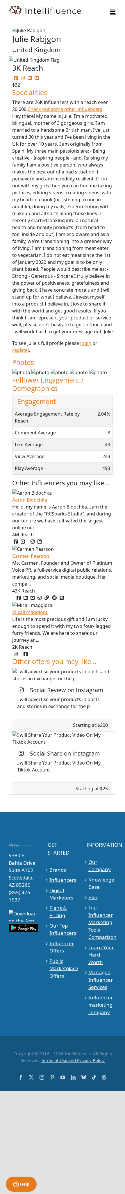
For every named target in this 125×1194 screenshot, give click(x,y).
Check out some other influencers (65, 109)
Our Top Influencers (62, 929)
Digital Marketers (61, 894)
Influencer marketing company (100, 1005)
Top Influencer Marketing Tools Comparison (101, 922)
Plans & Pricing (58, 912)
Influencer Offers (61, 947)
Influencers (62, 880)
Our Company (99, 866)
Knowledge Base (101, 883)
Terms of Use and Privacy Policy (73, 1060)
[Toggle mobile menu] (113, 12)
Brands (57, 869)
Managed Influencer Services (100, 979)
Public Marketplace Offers (62, 968)
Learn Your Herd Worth (101, 955)
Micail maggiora (30, 612)
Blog (93, 897)
